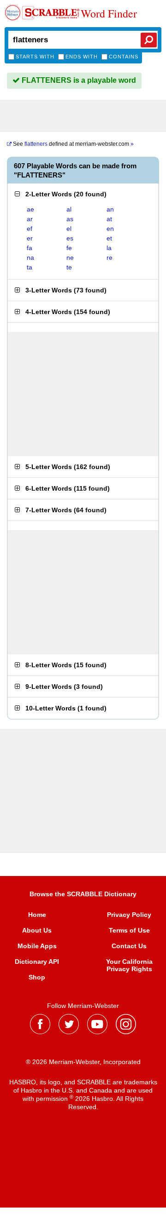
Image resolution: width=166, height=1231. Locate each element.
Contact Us (129, 946)
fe (69, 248)
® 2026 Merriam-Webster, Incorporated (83, 1061)
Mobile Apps (37, 946)
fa (29, 248)
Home (37, 914)
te (69, 267)
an (110, 209)
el (68, 228)
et (109, 238)
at (109, 219)
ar (30, 219)
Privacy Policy (129, 914)
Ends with (81, 56)
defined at (73, 144)
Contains (123, 56)
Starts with (35, 56)
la (109, 248)
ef (29, 228)
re (110, 257)
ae (30, 209)
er (30, 238)
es (69, 238)
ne (70, 257)
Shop (37, 977)
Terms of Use (129, 930)
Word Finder (109, 13)
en (110, 228)
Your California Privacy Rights (129, 965)
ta (29, 267)
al (68, 209)
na (30, 257)
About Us (37, 930)
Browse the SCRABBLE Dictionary (83, 894)
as (69, 219)
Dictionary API (37, 961)
